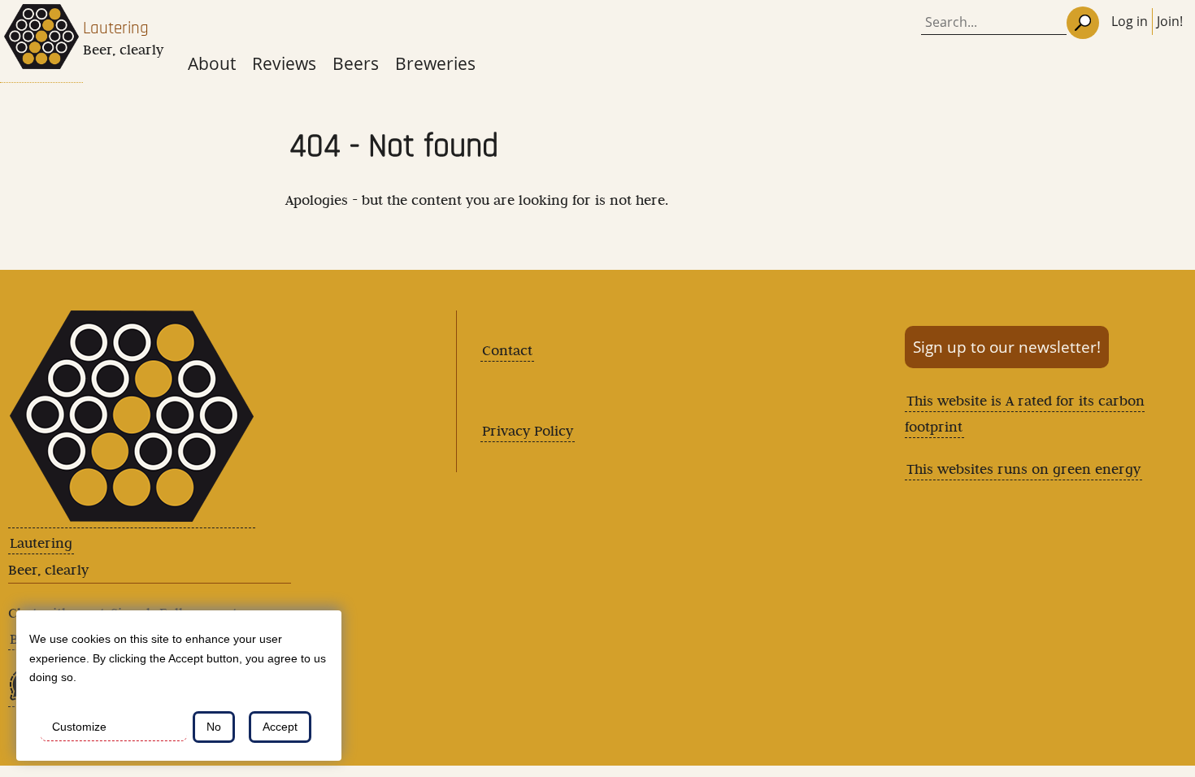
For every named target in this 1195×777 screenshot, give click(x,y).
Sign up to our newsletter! (1007, 347)
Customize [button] (79, 726)
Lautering (116, 28)
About (212, 63)
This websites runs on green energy (1023, 469)
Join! (1170, 21)
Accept (280, 726)
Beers (355, 63)
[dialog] (178, 685)
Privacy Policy (527, 431)
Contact (507, 350)
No (213, 726)
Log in (1129, 21)
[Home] (41, 41)
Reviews (284, 63)
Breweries (435, 63)
